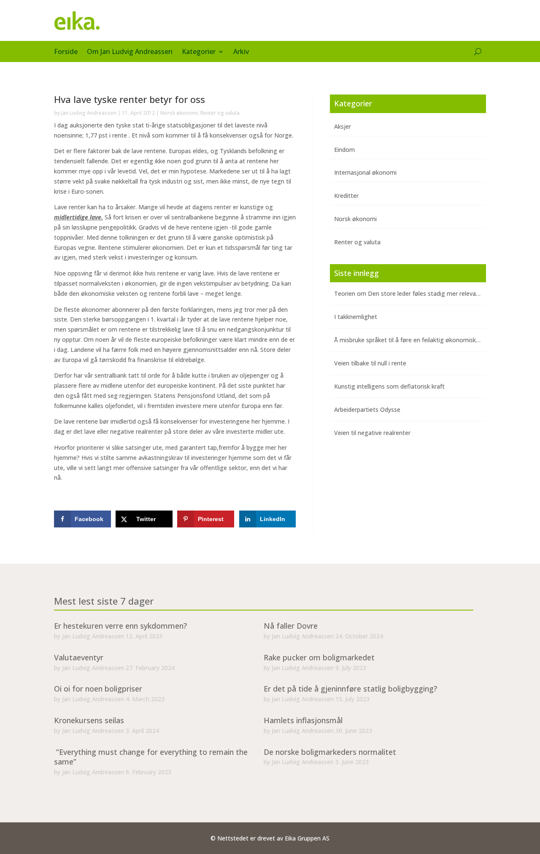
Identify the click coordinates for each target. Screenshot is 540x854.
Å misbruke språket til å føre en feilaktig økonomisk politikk (415, 340)
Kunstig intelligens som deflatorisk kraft (389, 386)
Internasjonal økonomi (365, 172)
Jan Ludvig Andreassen (88, 112)
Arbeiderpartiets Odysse (367, 409)
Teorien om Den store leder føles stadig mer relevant (408, 293)
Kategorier (199, 52)
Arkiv (241, 52)
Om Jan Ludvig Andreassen (130, 52)
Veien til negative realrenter (372, 433)
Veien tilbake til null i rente (370, 363)
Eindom (344, 150)
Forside (66, 52)
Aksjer (342, 126)
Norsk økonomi (179, 112)
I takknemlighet (355, 317)
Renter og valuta (220, 112)
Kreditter (346, 196)
